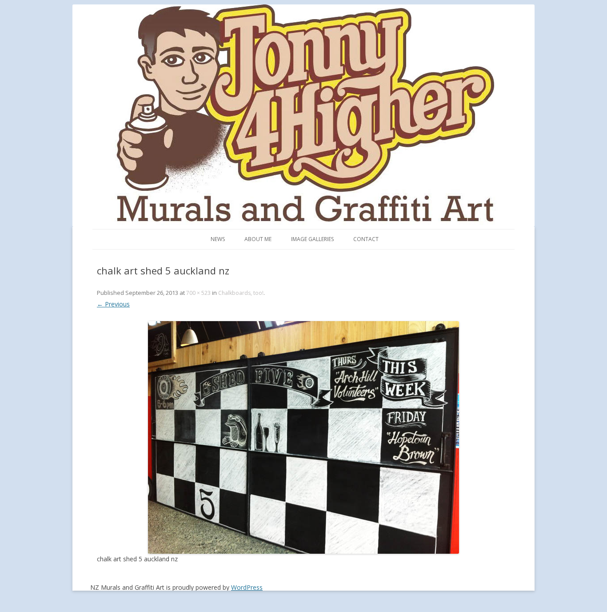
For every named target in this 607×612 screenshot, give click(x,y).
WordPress (247, 587)
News (218, 239)
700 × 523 (198, 293)
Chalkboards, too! (241, 293)
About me (258, 239)
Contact (366, 239)
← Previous (113, 304)
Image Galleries (312, 239)
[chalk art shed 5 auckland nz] (303, 437)
